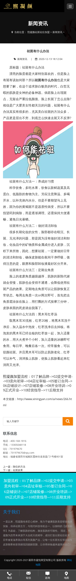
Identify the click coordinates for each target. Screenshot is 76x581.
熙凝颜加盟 (12, 376)
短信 (28, 573)
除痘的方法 (19, 466)
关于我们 (11, 512)
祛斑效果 (18, 470)
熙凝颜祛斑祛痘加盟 (38, 32)
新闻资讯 (57, 32)
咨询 (47, 573)
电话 (9, 573)
